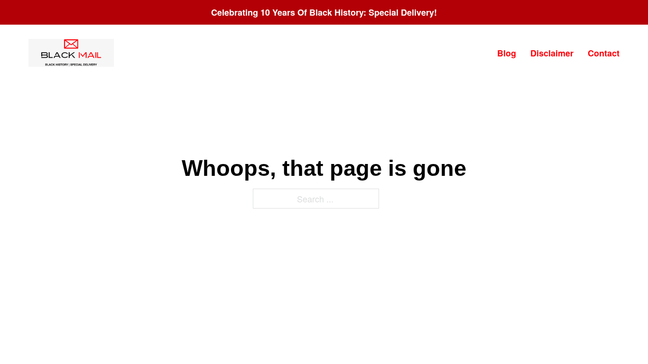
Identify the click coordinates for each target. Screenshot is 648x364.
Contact (604, 53)
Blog (506, 53)
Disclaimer (552, 53)
